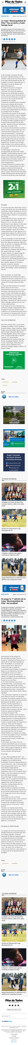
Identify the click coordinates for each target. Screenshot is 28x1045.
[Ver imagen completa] (25, 45)
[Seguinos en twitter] (12, 1006)
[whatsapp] (4, 39)
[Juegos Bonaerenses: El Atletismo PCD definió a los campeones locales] (14, 567)
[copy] (14, 39)
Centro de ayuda (14, 1034)
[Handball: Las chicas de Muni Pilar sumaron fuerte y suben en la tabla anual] (14, 492)
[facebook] (7, 39)
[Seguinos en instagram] (15, 1006)
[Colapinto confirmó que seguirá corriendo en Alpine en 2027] (14, 543)
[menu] (2, 2)
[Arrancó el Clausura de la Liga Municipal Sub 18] (14, 518)
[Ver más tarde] (2, 39)
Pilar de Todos (13, 397)
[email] (12, 39)
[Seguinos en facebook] (18, 1006)
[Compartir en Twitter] (9, 39)
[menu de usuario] (25, 2)
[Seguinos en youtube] (9, 1006)
